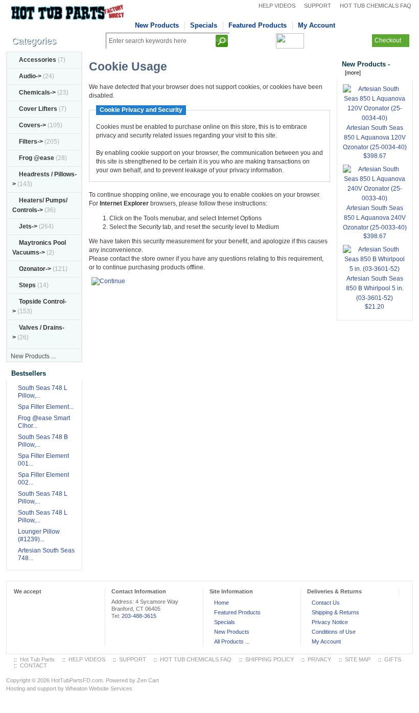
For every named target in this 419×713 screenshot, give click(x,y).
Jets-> (28, 226)
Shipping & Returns (335, 612)
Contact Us (326, 603)
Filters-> (31, 141)
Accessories (37, 59)
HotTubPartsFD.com (77, 680)
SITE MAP (357, 659)
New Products (157, 25)
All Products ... (232, 641)
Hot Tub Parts (37, 659)
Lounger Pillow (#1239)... (39, 535)
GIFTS (392, 659)
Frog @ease (36, 158)
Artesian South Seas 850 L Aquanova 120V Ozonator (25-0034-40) (375, 137)
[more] (351, 73)
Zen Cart (148, 680)
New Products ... (33, 356)
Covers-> (32, 125)
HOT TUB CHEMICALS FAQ (375, 6)
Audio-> (30, 76)
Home (221, 603)
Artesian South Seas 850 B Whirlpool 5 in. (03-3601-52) (375, 288)
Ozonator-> (35, 268)
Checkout (388, 40)
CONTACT (33, 665)
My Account (316, 25)
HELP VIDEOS (277, 6)
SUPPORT (317, 6)
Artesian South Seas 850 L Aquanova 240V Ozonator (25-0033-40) (375, 217)
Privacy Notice (330, 622)
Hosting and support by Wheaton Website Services (69, 688)
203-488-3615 (139, 616)
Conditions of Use (334, 632)
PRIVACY (319, 659)
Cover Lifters (38, 108)
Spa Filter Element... (46, 406)
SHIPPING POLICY (269, 659)
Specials (203, 25)
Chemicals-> (37, 92)
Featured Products (257, 25)
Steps (27, 285)
